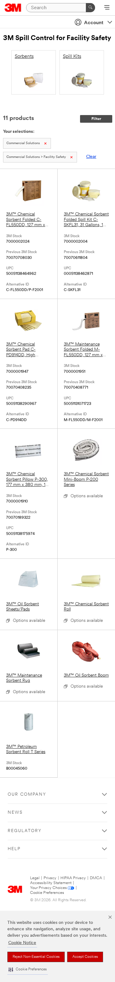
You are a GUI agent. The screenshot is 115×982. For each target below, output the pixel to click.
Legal (35, 878)
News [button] (15, 812)
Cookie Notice (22, 943)
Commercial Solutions (23, 143)
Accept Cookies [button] (85, 957)
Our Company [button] (27, 794)
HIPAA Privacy (73, 878)
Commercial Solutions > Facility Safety (36, 157)
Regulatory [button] (25, 831)
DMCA (96, 878)
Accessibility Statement (50, 883)
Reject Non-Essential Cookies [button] (36, 957)
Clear (91, 157)
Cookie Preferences (47, 893)
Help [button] (14, 849)
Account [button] (94, 23)
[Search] (90, 7)
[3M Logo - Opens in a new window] (13, 7)
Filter (96, 119)
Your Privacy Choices (48, 888)
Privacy (50, 878)
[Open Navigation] (106, 8)
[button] (27, 970)
